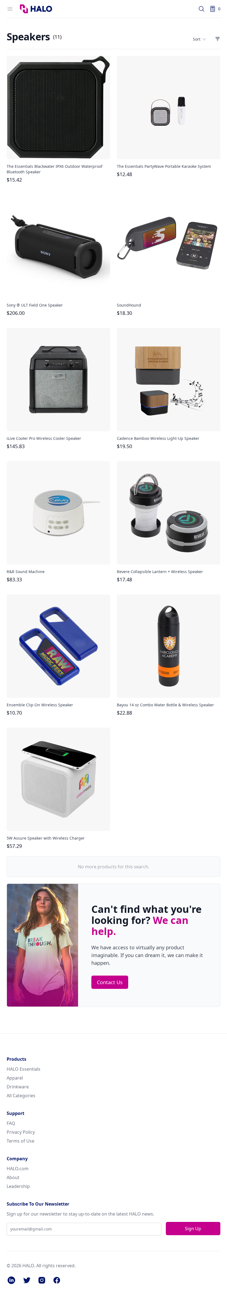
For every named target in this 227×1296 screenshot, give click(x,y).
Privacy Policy (21, 1132)
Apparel (15, 1078)
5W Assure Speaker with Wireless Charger (46, 838)
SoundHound (129, 305)
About (13, 1177)
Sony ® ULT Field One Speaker (35, 305)
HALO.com (18, 1169)
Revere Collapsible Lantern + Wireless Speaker (160, 571)
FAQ (11, 1123)
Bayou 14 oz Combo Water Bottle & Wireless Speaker (165, 704)
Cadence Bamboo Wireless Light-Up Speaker (158, 438)
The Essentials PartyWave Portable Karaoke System (164, 166)
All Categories (21, 1096)
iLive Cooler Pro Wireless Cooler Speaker (44, 438)
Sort (196, 39)
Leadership (18, 1186)
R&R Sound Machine (26, 571)
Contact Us (110, 982)
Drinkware (18, 1087)
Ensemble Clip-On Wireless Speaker (40, 704)
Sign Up (193, 1229)
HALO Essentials (23, 1069)
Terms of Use (20, 1141)
